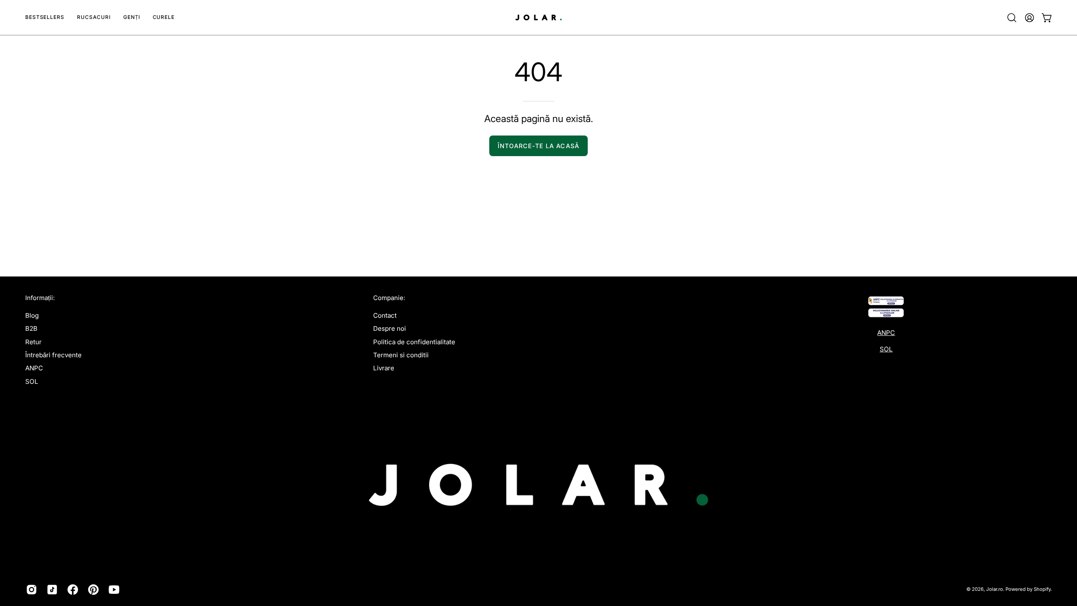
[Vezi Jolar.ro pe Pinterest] (92, 589)
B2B (31, 328)
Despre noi (389, 328)
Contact (385, 315)
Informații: (40, 298)
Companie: (389, 298)
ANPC (34, 368)
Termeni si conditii (401, 355)
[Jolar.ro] (538, 17)
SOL (31, 381)
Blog (32, 315)
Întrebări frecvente (53, 355)
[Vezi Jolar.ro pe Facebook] (71, 589)
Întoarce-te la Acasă (538, 145)
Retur (33, 342)
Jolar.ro (994, 589)
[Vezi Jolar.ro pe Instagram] (30, 589)
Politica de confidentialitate (414, 342)
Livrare (383, 368)
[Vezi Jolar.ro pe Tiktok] (51, 589)
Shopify (1042, 589)
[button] (94, 17)
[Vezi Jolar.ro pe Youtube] (112, 589)
